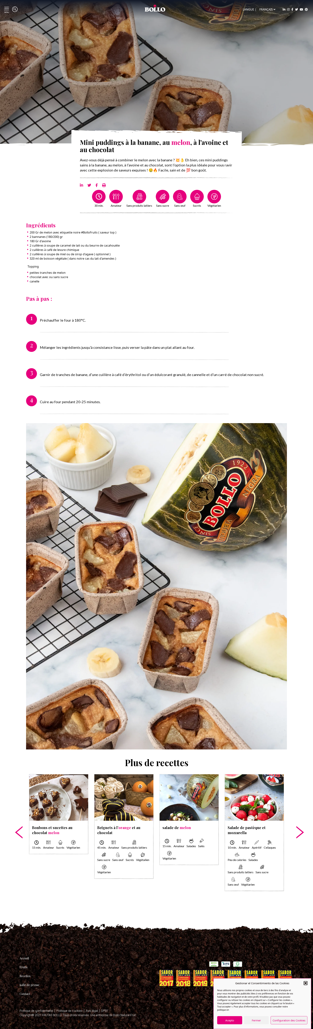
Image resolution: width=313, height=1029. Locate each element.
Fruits (23, 967)
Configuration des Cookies (289, 1020)
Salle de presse (29, 985)
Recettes (25, 976)
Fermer (256, 1020)
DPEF (104, 1011)
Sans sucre (162, 205)
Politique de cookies (69, 1011)
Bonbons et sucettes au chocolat (52, 830)
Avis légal (92, 1011)
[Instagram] (288, 9)
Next (297, 821)
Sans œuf (179, 205)
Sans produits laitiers (139, 205)
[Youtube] (301, 9)
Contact (25, 994)
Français (266, 9)
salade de (176, 827)
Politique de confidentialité (36, 1011)
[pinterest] (306, 9)
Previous (16, 821)
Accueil (24, 958)
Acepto (229, 1020)
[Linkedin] (284, 9)
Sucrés (197, 205)
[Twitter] (296, 9)
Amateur (116, 205)
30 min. (98, 205)
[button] (305, 983)
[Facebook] (292, 9)
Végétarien (214, 205)
